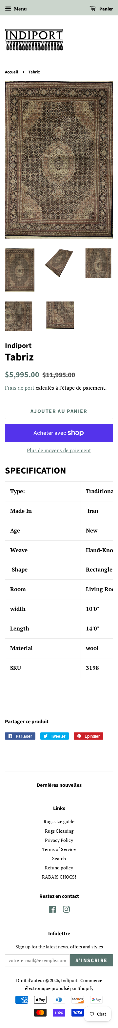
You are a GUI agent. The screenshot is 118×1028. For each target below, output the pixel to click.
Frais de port (19, 387)
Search (59, 858)
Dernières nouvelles (59, 785)
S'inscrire (91, 960)
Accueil (11, 72)
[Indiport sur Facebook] (52, 910)
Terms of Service (59, 849)
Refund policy (59, 867)
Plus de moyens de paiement (59, 450)
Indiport (69, 980)
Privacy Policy (59, 840)
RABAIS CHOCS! (59, 877)
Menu (20, 9)
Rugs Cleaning (59, 831)
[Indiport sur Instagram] (66, 910)
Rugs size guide (59, 821)
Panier (105, 9)
